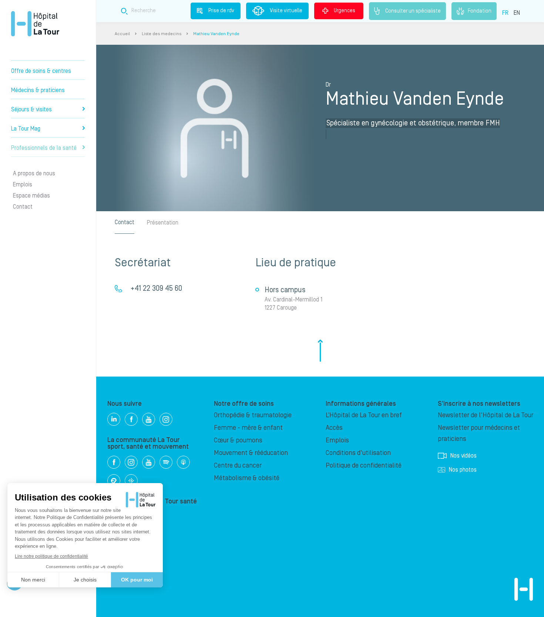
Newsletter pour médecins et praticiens (479, 433)
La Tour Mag (25, 128)
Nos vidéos (463, 456)
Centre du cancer (238, 465)
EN (517, 13)
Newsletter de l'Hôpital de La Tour (485, 415)
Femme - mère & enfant (248, 428)
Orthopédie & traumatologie (253, 415)
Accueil (122, 33)
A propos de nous (34, 173)
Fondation (479, 11)
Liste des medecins (161, 33)
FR (505, 13)
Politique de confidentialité (364, 465)
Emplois (22, 184)
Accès (334, 428)
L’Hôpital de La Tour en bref (364, 415)
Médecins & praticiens (38, 90)
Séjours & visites (31, 109)
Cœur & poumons (238, 440)
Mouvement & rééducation (251, 453)
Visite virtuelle (286, 11)
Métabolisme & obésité (246, 478)
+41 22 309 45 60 (156, 288)
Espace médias (31, 195)
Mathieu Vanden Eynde (216, 33)
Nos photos (463, 469)
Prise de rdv (221, 11)
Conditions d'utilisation (358, 453)
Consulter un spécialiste (413, 11)
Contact (23, 206)
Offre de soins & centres (41, 71)
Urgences (344, 11)
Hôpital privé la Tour (35, 23)
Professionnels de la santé (44, 148)
